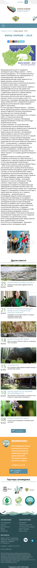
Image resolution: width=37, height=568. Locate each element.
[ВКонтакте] (8, 41)
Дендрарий (22, 522)
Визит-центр (23, 531)
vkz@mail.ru (8, 549)
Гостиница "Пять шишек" (27, 527)
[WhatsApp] (18, 41)
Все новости (19, 431)
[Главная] (18, 9)
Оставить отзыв (17, 471)
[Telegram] (23, 41)
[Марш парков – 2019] (18, 242)
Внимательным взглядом (18, 339)
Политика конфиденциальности (9, 562)
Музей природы (24, 529)
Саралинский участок (25, 525)
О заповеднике (6, 522)
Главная (3, 31)
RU (19, 2)
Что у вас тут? (13, 365)
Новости (10, 31)
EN (22, 2)
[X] (13, 41)
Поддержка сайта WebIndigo (18, 567)
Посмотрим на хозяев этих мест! (20, 283)
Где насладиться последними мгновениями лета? (19, 392)
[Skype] (21, 41)
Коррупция (4, 531)
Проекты (3, 525)
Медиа (3, 529)
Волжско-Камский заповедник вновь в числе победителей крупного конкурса (20, 311)
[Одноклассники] (11, 41)
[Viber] (16, 41)
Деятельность (5, 527)
